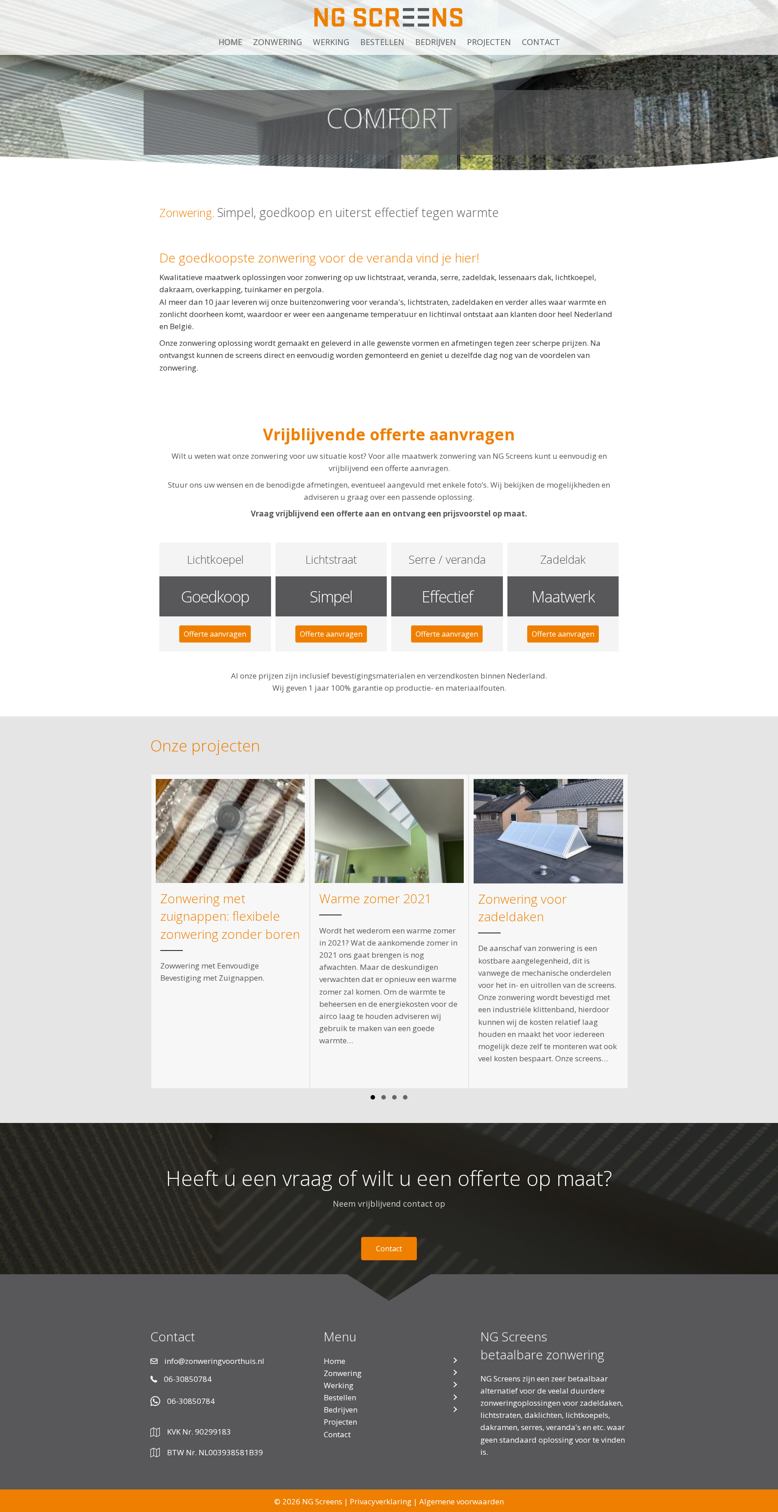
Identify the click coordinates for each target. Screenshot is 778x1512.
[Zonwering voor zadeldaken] (548, 931)
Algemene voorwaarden (461, 1501)
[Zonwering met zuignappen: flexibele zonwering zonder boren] (230, 931)
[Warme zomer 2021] (389, 931)
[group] (230, 931)
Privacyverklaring (381, 1501)
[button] (215, 634)
